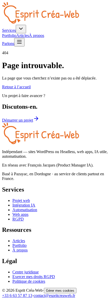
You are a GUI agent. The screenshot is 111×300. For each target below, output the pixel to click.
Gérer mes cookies (60, 291)
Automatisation (24, 210)
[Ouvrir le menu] (19, 42)
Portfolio (9, 35)
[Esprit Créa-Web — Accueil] (40, 22)
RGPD (18, 219)
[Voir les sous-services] (21, 29)
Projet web (21, 200)
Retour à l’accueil (16, 87)
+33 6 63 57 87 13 (17, 295)
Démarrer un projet (17, 120)
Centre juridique (25, 272)
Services (9, 30)
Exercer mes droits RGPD (33, 276)
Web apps (20, 214)
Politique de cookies (28, 281)
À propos (36, 35)
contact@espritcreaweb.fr (54, 295)
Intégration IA (23, 205)
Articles (22, 35)
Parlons (8, 43)
